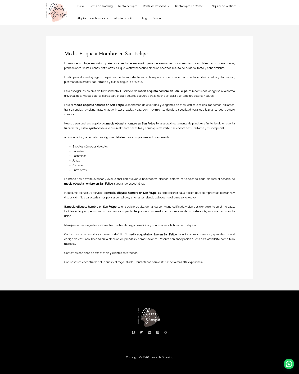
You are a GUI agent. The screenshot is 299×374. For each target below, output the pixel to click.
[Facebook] (133, 332)
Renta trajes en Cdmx (188, 6)
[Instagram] (157, 332)
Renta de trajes (127, 6)
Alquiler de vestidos (224, 6)
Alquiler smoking (124, 18)
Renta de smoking (101, 6)
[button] (289, 364)
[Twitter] (141, 332)
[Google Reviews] (165, 332)
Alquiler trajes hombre (91, 18)
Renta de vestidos (154, 6)
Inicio (80, 6)
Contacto (158, 18)
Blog (144, 18)
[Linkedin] (149, 332)
